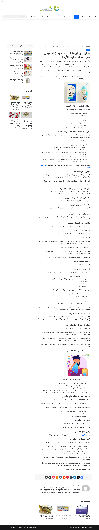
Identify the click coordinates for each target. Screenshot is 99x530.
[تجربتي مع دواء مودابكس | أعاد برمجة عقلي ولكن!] (64, 509)
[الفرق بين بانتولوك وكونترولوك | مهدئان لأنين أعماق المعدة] (14, 115)
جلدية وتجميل (62, 16)
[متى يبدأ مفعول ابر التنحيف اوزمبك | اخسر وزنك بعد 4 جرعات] (28, 73)
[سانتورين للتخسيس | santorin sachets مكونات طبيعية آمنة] (28, 67)
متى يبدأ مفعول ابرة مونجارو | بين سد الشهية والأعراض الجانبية (16, 59)
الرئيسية (86, 46)
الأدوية (76, 16)
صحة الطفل (55, 16)
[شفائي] (49, 9)
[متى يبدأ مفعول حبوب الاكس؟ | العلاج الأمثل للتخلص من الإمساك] (26, 115)
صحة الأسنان (48, 16)
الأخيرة (20, 46)
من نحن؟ (10, 527)
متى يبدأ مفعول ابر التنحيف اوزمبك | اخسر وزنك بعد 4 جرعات (17, 73)
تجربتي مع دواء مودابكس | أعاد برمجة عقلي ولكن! (27, 103)
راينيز (46, 165)
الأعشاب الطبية (40, 16)
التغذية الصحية (32, 16)
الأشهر (29, 46)
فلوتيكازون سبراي (83, 435)
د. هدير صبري (83, 61)
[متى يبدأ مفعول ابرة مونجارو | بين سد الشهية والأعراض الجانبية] (28, 59)
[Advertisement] (49, 31)
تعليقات (11, 46)
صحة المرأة (82, 16)
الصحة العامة (89, 16)
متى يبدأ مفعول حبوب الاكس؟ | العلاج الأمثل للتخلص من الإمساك (27, 123)
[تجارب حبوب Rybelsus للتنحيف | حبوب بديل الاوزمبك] (28, 53)
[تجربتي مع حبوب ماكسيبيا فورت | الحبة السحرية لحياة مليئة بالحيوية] (45, 509)
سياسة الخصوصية (18, 527)
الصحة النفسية (70, 16)
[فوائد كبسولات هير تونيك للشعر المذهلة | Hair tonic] (28, 81)
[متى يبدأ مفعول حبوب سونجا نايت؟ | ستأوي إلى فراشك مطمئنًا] (82, 509)
